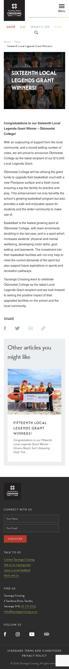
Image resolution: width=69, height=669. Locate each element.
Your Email (10, 523)
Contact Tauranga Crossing (19, 559)
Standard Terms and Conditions (34, 650)
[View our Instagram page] (18, 634)
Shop (11, 27)
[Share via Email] (31, 328)
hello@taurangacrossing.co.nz (20, 611)
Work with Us (11, 575)
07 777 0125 (28, 606)
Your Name (10, 513)
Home (7, 41)
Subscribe (15, 538)
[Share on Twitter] (17, 328)
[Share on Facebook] (5, 328)
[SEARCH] (36, 32)
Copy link (47, 327)
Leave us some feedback (17, 570)
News (18, 41)
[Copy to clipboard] (43, 328)
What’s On (40, 27)
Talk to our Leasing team (17, 564)
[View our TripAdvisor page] (46, 634)
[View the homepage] (14, 10)
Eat (23, 27)
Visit (58, 27)
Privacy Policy (34, 655)
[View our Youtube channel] (32, 634)
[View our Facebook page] (5, 634)
